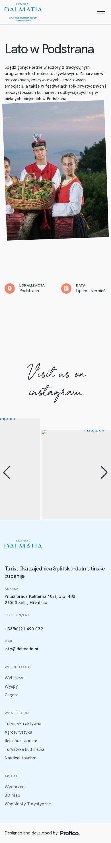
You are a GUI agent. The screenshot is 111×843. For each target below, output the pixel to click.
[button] (7, 472)
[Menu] (100, 12)
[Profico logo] (70, 833)
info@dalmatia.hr (22, 649)
